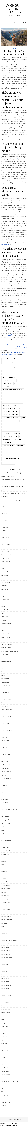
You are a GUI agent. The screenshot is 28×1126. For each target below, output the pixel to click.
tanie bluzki (20, 445)
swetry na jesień (5, 362)
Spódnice (3, 878)
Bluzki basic (4, 534)
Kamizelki (3, 658)
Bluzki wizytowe (5, 551)
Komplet (3, 713)
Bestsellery (4, 520)
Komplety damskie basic (7, 720)
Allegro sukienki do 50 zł (17, 371)
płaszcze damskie (6, 840)
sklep (4, 309)
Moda (2, 792)
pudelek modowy (5, 857)
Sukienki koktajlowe (6, 954)
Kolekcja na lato (5, 692)
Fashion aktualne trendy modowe (10, 634)
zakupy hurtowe (5, 1102)
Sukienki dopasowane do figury (9, 940)
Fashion (3, 630)
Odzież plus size (5, 820)
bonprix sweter (7, 383)
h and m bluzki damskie (9, 395)
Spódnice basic (5, 882)
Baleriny (3, 517)
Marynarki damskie (6, 789)
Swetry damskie (5, 1002)
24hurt (5, 371)
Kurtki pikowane (5, 754)
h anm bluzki (6, 399)
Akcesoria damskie (6, 510)
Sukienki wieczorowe (6, 992)
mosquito (17, 433)
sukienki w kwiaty (5, 988)
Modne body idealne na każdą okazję (10, 500)
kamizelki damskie (6, 661)
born (15, 383)
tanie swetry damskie (9, 452)
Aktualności (4, 513)
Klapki (2, 668)
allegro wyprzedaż (8, 374)
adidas (3, 506)
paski (2, 830)
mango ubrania (13, 423)
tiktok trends (4, 1043)
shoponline (4, 871)
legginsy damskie (5, 775)
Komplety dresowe (6, 723)
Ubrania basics (5, 1071)
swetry (3, 999)
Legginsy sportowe (6, 778)
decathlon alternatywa (7, 609)
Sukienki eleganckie (6, 947)
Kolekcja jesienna (5, 685)
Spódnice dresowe (6, 888)
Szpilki (3, 1033)
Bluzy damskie (5, 572)
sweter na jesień (13, 360)
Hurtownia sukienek (6, 644)
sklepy (14, 48)
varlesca (20, 452)
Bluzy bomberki (5, 568)
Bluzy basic (4, 565)
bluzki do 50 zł (12, 377)
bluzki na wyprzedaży (9, 380)
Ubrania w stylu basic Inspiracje (9, 1081)
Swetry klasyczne (5, 1009)
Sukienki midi (4, 964)
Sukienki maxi (4, 961)
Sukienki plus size (5, 981)
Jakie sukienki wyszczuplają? (11, 417)
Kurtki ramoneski (5, 764)
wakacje (3, 1088)
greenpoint (6, 392)
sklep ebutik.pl (19, 439)
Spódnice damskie (6, 885)
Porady (3, 844)
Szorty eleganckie (6, 1030)
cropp (2, 603)
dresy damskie (5, 616)
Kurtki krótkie (4, 751)
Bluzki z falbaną (5, 558)
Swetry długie (5, 1005)
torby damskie (5, 1050)
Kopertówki (4, 737)
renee (21, 436)
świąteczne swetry (8, 463)
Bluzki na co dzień (6, 548)
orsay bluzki (13, 436)
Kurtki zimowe (5, 768)
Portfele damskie (5, 851)
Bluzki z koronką (5, 561)
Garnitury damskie (6, 637)
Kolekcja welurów (5, 696)
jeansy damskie (5, 654)
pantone (3, 826)
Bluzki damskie (5, 537)
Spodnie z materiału (6, 919)
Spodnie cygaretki (6, 899)
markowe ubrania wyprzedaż (11, 430)
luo (22, 420)
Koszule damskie (5, 740)
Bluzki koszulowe (5, 544)
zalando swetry (14, 362)
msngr (4, 436)
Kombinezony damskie (7, 709)
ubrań (12, 328)
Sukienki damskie (5, 937)
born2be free (4, 589)
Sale (2, 864)
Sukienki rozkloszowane (7, 985)
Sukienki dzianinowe (6, 943)
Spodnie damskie (5, 902)
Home (3, 640)
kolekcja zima (4, 702)
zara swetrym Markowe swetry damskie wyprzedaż (12, 459)
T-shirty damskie (5, 1036)
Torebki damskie (5, 1054)
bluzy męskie (4, 575)
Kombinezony (5, 706)
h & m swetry (16, 392)
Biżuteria (3, 530)
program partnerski (6, 854)
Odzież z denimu (5, 823)
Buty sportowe (5, 599)
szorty (3, 1019)
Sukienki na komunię (6, 974)
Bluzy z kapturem (5, 582)
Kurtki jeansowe (5, 747)
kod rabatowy (5, 671)
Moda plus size (5, 802)
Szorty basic (4, 1023)
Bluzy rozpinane (5, 579)
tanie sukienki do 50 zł (9, 448)
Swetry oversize (5, 1012)
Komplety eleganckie (6, 730)
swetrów (8, 335)
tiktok (2, 1040)
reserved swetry (14, 358)
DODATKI (4, 613)
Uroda (3, 1085)
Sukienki (3, 930)
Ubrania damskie (5, 1074)
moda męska (4, 799)
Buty (2, 592)
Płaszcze (3, 837)
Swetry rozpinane (6, 1016)
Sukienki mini (4, 968)
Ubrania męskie (5, 1078)
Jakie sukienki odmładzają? (11, 414)
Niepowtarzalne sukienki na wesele (10, 809)
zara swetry (22, 362)
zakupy (3, 1098)
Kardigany (4, 665)
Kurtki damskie (5, 744)
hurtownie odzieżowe (7, 647)
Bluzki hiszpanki (5, 541)
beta (4, 377)
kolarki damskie (5, 678)
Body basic (4, 585)
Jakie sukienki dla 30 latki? (11, 411)
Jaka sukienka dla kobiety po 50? (12, 402)
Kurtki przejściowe (6, 758)
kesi (23, 417)
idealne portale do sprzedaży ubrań (10, 651)
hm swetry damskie (18, 399)
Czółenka (3, 606)
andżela (19, 374)
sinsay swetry (5, 360)
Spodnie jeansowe (6, 909)
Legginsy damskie (6, 771)
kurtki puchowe (5, 761)
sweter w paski (7, 442)
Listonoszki (4, 785)
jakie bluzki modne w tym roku (12, 408)
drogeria (3, 620)
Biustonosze (4, 527)
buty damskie (4, 596)
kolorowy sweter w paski (10, 420)
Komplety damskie (6, 716)
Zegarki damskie (5, 1109)
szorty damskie (5, 1026)
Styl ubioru (4, 923)
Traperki (3, 1057)
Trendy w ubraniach (6, 1067)
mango (4, 423)
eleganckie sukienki (6, 623)
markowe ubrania (8, 427)
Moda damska (5, 795)
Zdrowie (3, 1105)
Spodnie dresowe (6, 906)
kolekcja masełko (5, 689)
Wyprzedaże (4, 1095)
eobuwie (3, 627)
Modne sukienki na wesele (8, 806)
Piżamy (3, 833)
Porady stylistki (5, 847)
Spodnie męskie (5, 912)
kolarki (3, 675)
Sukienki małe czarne (6, 957)
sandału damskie (5, 868)
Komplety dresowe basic (7, 727)
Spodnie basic (5, 895)
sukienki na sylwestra (6, 978)
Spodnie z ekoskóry (6, 916)
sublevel (3, 926)
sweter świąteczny (8, 445)
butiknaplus (6, 386)
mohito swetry (5, 358)
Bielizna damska (5, 523)
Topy (2, 1047)
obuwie (3, 813)
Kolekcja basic (5, 682)
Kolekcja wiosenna (6, 699)
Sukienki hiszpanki (5, 950)
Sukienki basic (4, 933)
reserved (3, 861)
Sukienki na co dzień (6, 971)
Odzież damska (5, 816)
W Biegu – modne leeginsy (14, 9)
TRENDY (3, 1061)
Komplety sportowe (6, 733)
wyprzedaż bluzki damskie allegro (13, 455)
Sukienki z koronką (6, 995)
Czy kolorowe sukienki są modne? (13, 389)
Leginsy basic (4, 782)
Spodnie (3, 892)
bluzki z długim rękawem (7, 554)
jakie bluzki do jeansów (10, 405)
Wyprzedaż (4, 1092)
